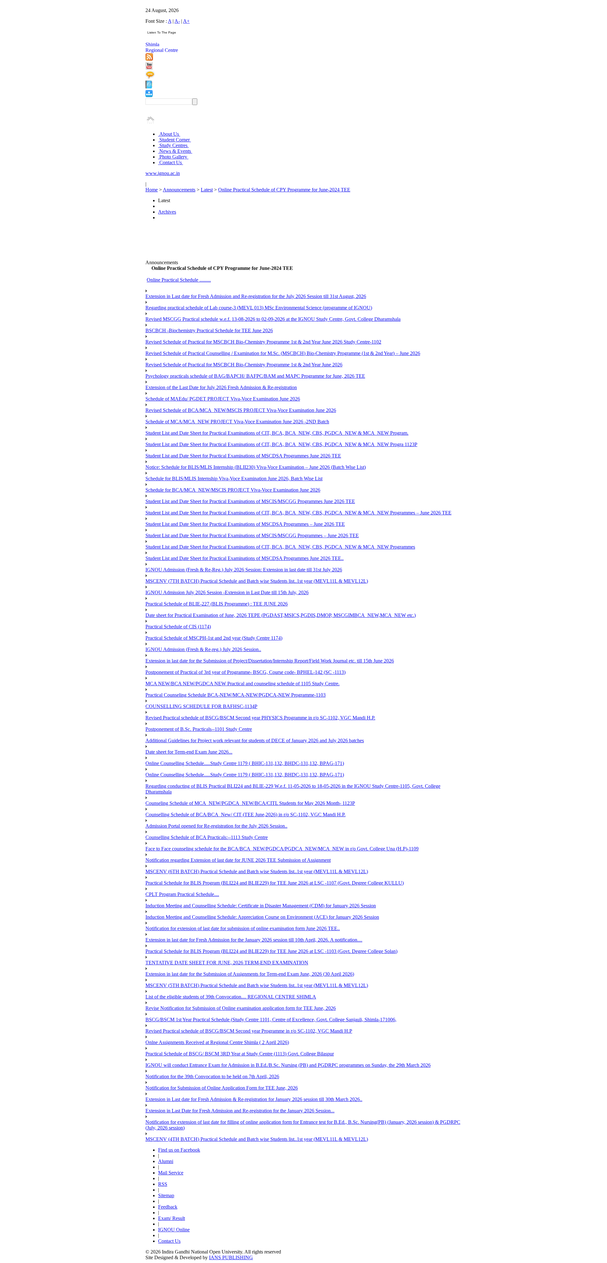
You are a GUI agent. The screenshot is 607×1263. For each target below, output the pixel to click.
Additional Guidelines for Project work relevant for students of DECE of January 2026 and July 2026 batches (254, 740)
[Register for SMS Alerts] (150, 77)
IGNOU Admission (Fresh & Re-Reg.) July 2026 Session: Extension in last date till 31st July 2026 (243, 569)
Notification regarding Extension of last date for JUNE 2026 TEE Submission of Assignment (238, 860)
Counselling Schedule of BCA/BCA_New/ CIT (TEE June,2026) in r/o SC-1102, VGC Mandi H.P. (245, 814)
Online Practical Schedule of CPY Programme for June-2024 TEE (284, 189)
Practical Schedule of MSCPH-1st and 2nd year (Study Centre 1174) (213, 638)
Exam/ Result (171, 1218)
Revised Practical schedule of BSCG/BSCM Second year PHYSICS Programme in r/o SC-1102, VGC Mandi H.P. (260, 717)
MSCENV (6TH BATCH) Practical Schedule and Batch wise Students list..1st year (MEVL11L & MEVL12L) (256, 871)
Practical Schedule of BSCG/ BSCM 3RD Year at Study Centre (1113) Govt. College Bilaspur (239, 1053)
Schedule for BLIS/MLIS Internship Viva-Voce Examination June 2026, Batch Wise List (233, 478)
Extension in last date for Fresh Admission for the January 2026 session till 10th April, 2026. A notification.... (253, 940)
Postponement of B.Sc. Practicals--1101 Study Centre (198, 729)
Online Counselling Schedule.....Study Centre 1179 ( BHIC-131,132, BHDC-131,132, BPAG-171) (244, 763)
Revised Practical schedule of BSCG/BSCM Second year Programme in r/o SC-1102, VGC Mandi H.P (248, 1031)
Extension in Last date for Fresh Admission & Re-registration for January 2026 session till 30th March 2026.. (253, 1099)
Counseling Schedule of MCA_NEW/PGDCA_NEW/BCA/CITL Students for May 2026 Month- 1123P (250, 803)
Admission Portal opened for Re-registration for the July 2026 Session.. (216, 826)
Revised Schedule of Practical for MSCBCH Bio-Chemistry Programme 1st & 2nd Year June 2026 (243, 364)
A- (177, 21)
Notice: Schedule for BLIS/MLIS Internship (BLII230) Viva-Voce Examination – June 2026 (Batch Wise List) (255, 467)
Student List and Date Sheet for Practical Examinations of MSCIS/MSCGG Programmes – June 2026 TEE (252, 535)
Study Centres (173, 145)
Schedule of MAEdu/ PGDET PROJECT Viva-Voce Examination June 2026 (222, 398)
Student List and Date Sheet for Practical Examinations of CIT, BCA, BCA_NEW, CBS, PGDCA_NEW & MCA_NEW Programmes (280, 547)
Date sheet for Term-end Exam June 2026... (188, 752)
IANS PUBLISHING (231, 1257)
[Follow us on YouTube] (149, 68)
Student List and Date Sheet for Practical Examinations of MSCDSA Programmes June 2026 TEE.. (244, 558)
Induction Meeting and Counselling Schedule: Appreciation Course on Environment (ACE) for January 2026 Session (262, 917)
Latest (207, 189)
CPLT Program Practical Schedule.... (182, 894)
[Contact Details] (148, 87)
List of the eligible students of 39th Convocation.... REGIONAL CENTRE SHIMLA (230, 996)
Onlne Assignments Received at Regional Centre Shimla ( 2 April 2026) (217, 1042)
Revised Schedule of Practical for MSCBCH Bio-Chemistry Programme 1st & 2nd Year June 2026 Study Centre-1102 (263, 342)
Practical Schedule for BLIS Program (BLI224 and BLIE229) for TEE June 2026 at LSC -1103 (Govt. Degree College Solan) (271, 951)
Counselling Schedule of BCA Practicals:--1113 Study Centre (206, 837)
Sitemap (166, 1195)
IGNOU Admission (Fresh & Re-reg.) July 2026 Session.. (203, 649)
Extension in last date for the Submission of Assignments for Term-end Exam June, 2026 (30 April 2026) (249, 974)
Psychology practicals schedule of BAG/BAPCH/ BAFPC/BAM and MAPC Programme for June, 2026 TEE (255, 376)
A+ (186, 21)
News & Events (175, 151)
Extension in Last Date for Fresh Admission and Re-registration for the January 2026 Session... (239, 1110)
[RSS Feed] (149, 59)
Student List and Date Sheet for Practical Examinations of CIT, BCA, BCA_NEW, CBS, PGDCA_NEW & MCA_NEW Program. (276, 433)
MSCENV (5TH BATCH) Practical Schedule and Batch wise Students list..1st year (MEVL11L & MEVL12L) (256, 985)
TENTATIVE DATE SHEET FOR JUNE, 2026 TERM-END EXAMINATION (226, 962)
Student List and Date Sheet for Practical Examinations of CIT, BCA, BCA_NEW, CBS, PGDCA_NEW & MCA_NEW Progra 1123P (281, 444)
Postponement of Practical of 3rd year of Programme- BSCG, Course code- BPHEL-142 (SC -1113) (245, 672)
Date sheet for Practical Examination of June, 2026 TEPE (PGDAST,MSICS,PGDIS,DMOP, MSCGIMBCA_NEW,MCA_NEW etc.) (280, 615)
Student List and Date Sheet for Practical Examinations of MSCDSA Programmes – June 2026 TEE (245, 524)
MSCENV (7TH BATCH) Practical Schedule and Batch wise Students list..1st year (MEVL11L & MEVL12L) (256, 581)
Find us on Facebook (179, 1150)
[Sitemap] (149, 95)
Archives (167, 212)
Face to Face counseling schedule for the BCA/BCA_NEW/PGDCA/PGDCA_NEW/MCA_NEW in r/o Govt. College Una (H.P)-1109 (282, 848)
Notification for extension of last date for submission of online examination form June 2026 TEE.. (242, 928)
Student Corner (174, 139)
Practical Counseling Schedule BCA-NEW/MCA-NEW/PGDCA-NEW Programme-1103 (235, 695)
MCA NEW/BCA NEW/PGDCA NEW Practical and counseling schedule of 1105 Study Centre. (242, 683)
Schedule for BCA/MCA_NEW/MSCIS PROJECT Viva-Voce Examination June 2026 (232, 490)
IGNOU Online (174, 1229)
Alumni (165, 1161)
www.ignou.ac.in (162, 173)
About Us (169, 134)
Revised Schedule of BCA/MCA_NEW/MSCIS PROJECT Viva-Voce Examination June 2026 (240, 410)
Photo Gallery (173, 156)
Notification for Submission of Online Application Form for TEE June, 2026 (221, 1088)
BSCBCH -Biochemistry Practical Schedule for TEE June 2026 (209, 330)
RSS (162, 1184)
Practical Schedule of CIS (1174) (178, 626)
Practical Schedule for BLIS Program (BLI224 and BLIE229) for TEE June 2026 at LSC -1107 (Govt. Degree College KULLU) (274, 883)
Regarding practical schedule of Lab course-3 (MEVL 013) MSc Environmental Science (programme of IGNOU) (258, 307)
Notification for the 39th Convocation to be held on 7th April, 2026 (212, 1076)
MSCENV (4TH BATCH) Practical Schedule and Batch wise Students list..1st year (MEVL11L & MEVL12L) (256, 1139)
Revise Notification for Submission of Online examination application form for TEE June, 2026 (240, 1008)
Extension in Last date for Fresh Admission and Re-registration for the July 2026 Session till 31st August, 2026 (255, 296)
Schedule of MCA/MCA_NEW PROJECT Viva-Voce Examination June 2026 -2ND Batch (237, 421)
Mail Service (170, 1172)
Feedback (167, 1207)
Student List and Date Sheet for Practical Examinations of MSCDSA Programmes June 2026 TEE (243, 455)
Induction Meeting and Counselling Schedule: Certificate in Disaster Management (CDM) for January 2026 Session (260, 905)
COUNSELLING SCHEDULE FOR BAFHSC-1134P (201, 706)
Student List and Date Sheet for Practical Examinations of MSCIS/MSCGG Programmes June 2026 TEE (250, 501)
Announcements (179, 189)
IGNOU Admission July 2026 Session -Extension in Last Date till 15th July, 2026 (227, 592)
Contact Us (170, 162)
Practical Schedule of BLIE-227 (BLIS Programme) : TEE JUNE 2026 (216, 604)
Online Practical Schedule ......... (179, 280)
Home (151, 189)
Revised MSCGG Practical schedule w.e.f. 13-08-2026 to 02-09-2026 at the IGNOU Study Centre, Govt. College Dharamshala (273, 319)
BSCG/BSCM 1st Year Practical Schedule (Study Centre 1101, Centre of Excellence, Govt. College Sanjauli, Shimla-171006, (270, 1019)
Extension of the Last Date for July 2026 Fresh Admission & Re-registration (221, 387)
